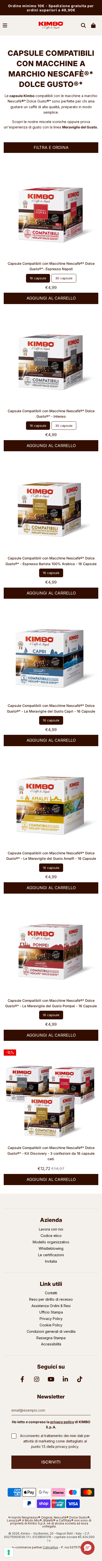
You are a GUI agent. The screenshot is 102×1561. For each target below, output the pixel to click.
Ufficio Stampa (51, 1312)
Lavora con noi (51, 1229)
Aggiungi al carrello (51, 298)
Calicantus (50, 1547)
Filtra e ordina (51, 147)
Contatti (51, 1293)
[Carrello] (93, 25)
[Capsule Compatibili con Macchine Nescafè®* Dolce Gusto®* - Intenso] (51, 360)
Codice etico (51, 1235)
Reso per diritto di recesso (51, 1299)
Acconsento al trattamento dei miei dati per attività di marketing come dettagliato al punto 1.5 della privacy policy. (55, 1441)
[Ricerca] (83, 25)
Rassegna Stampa (51, 1338)
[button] (88, 1548)
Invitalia (51, 1261)
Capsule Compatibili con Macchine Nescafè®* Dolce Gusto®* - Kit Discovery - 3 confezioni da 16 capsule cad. (51, 1153)
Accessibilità (51, 1344)
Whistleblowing (51, 1248)
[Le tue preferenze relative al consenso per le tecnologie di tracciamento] (8, 1552)
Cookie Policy (51, 1325)
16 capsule (38, 278)
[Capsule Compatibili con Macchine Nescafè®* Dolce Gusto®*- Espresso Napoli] (51, 212)
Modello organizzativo (51, 1242)
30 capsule (64, 278)
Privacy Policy (51, 1318)
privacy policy (62, 1422)
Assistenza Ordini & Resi (51, 1306)
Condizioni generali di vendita (51, 1331)
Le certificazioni (51, 1255)
